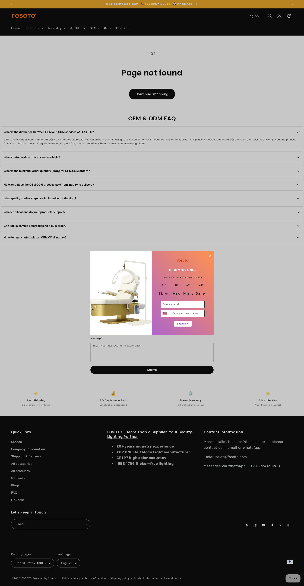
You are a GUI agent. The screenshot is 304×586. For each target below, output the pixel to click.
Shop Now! (183, 323)
